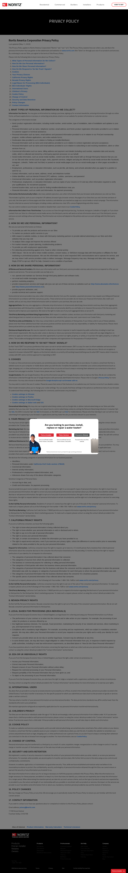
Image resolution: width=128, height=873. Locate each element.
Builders (74, 5)
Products (100, 5)
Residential (44, 5)
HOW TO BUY (118, 4)
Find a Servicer (64, 435)
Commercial (60, 5)
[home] (19, 5)
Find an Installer (46, 435)
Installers (87, 5)
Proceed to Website (81, 435)
